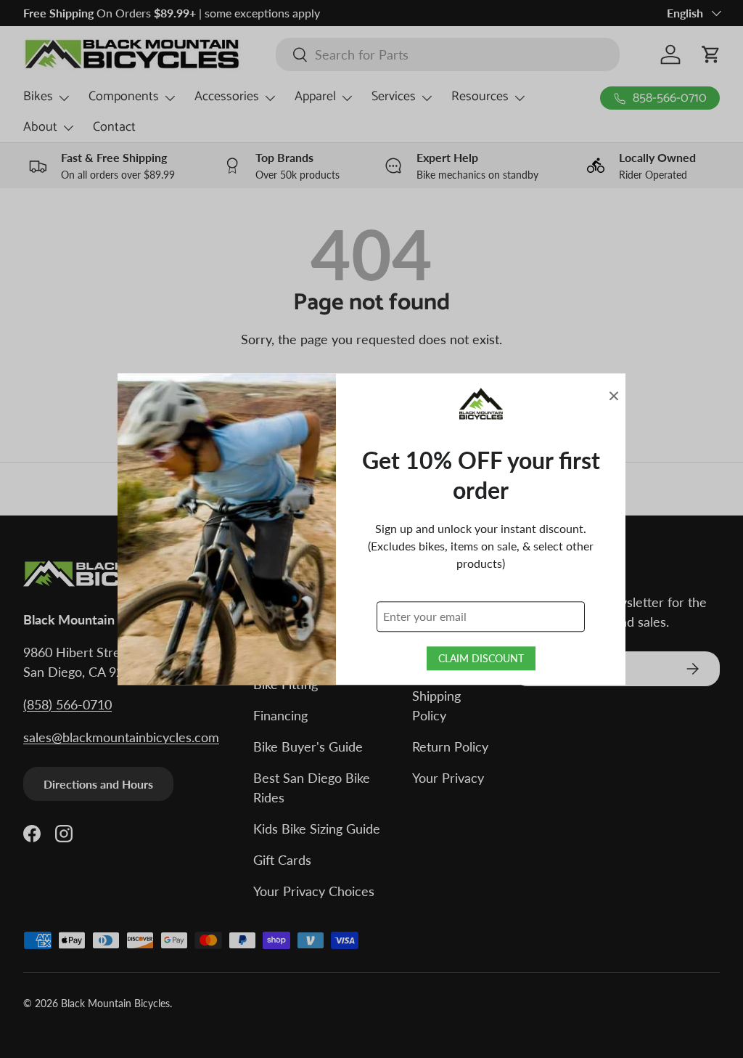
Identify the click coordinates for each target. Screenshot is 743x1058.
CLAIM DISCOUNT (481, 658)
